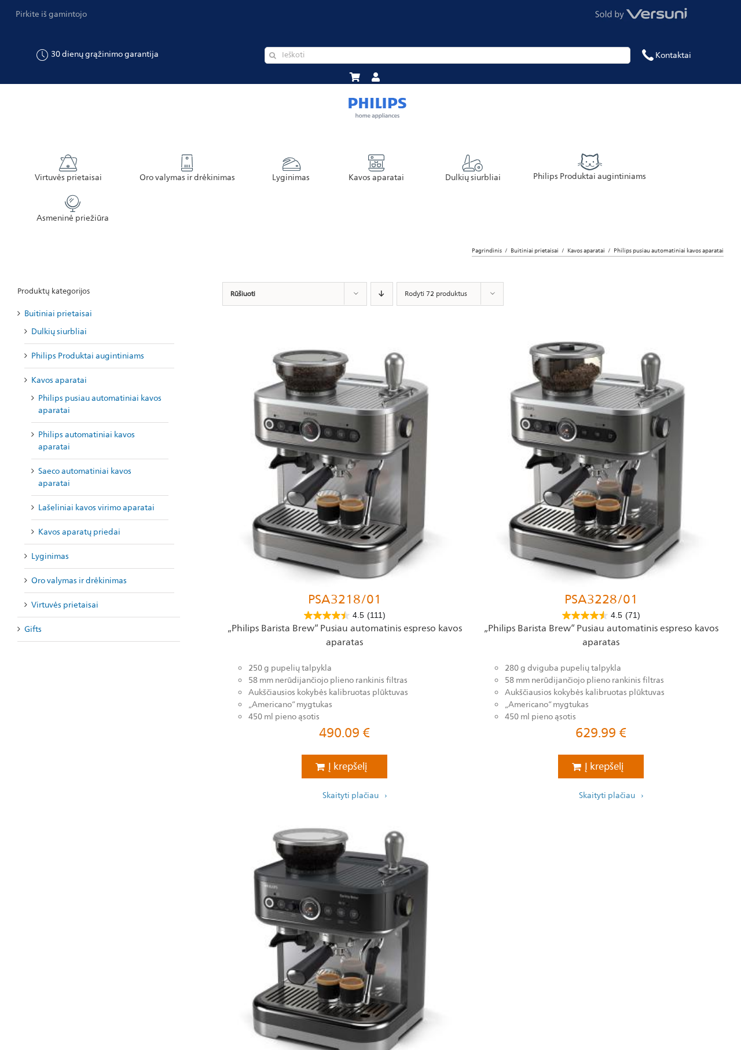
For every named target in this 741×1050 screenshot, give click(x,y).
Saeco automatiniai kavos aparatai (84, 477)
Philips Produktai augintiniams (87, 356)
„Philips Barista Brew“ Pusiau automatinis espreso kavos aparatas (345, 635)
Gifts (33, 629)
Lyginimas (50, 556)
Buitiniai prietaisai (58, 313)
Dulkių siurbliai (59, 331)
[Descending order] (381, 294)
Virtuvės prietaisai (64, 605)
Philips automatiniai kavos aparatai (86, 440)
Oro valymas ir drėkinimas (79, 580)
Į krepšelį (347, 766)
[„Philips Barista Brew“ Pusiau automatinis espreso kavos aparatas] (345, 462)
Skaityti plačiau (350, 794)
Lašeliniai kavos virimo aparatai (96, 507)
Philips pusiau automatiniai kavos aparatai (100, 404)
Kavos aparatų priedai (79, 532)
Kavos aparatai (59, 380)
